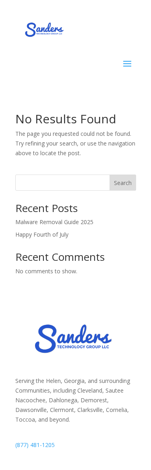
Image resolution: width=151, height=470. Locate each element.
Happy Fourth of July (41, 234)
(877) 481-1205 (35, 445)
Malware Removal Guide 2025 (54, 222)
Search (123, 183)
